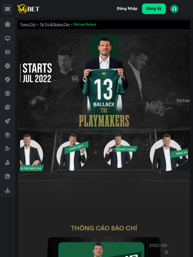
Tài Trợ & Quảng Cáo (55, 24)
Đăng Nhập (127, 9)
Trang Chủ (28, 24)
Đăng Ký (154, 9)
